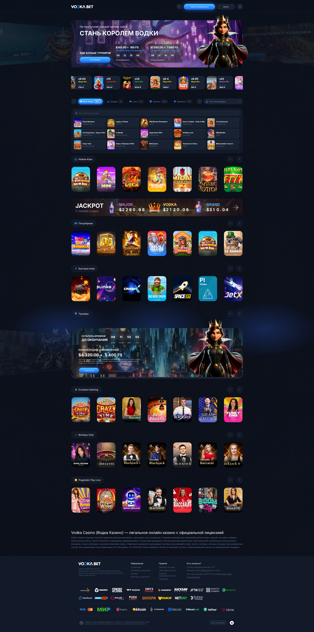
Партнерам (163, 579)
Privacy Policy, (226, 574)
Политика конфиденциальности (167, 574)
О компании (136, 567)
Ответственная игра (167, 570)
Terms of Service (193, 577)
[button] (74, 101)
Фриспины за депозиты (140, 577)
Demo (80, 194)
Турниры (134, 573)
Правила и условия (167, 567)
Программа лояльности (140, 570)
